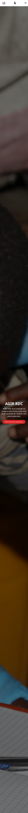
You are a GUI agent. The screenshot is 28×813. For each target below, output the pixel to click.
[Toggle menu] (25, 3)
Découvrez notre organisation (14, 422)
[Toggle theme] (15, 3)
